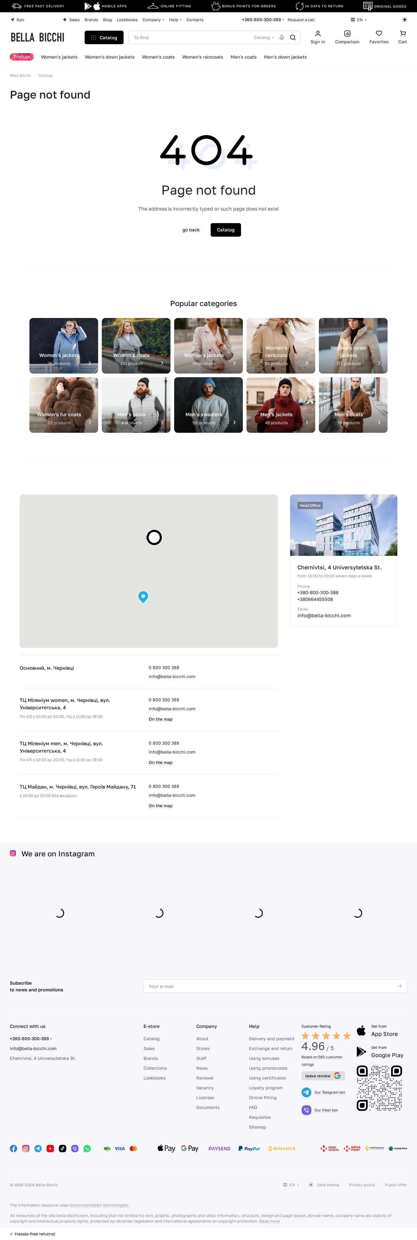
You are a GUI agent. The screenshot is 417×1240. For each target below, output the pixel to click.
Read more (269, 1221)
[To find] (293, 37)
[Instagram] (25, 1148)
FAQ (253, 1107)
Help (254, 1026)
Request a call (301, 19)
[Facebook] (13, 1148)
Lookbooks (154, 1077)
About (202, 1038)
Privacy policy (362, 1184)
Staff (201, 1058)
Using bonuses (264, 1058)
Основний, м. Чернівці (47, 668)
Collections (155, 1068)
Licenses (205, 1097)
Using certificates (267, 1077)
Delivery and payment (272, 1038)
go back (191, 229)
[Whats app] (87, 1148)
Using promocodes (268, 1068)
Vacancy (205, 1087)
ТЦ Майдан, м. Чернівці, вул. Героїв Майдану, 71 (78, 787)
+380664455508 (315, 599)
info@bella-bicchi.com (172, 676)
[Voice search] (282, 37)
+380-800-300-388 (261, 19)
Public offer (396, 1184)
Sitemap (257, 1127)
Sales (149, 1048)
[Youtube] (50, 1148)
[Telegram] (38, 1148)
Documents (208, 1107)
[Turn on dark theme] (404, 19)
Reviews (204, 1077)
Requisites (260, 1117)
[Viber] (74, 1148)
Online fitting (263, 1097)
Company (206, 1026)
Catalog (151, 1038)
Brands (150, 1058)
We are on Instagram (58, 853)
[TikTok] (62, 1148)
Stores (202, 1048)
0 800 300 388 (164, 667)
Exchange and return (271, 1048)
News (202, 1068)
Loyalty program (266, 1087)
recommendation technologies (98, 1205)
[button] (143, 597)
